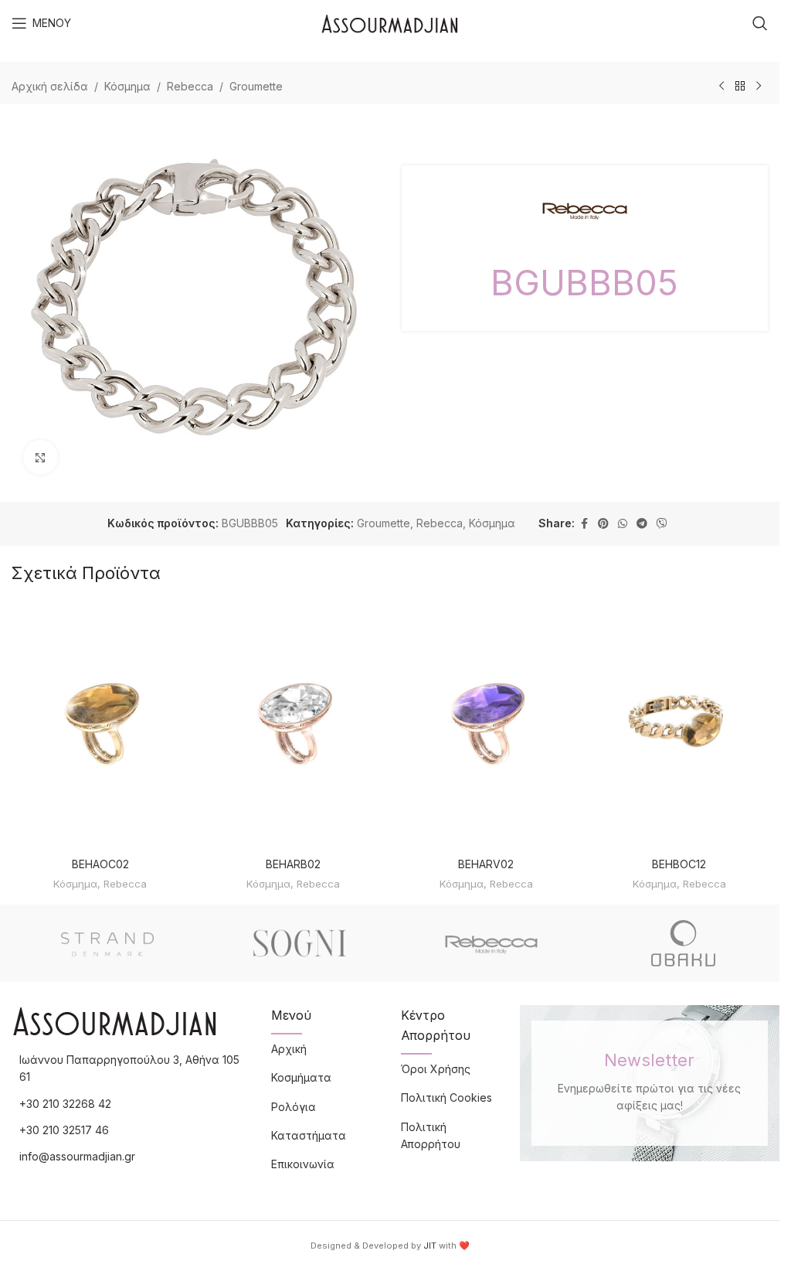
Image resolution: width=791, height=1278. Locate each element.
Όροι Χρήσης (435, 1068)
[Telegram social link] (642, 523)
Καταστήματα (308, 1135)
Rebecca (190, 86)
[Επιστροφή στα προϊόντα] (740, 86)
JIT (429, 1245)
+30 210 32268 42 (65, 1103)
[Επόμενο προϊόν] (758, 86)
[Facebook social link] (584, 523)
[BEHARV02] (486, 725)
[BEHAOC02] (100, 725)
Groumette (256, 86)
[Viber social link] (662, 523)
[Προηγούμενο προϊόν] (721, 86)
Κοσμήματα (301, 1077)
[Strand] (108, 943)
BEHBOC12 (679, 864)
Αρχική (289, 1048)
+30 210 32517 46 (64, 1130)
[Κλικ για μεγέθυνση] (40, 457)
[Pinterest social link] (603, 523)
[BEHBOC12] (679, 725)
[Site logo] (390, 22)
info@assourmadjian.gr (77, 1156)
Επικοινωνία (302, 1164)
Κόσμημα (127, 86)
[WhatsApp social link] (622, 523)
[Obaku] (684, 943)
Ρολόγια (293, 1106)
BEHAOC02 (100, 864)
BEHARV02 (486, 864)
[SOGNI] (300, 943)
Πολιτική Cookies (446, 1097)
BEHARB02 (293, 864)
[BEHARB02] (293, 725)
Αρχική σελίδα (50, 86)
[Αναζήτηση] (760, 23)
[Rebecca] (492, 943)
